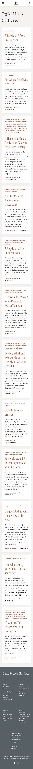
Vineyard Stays (6, 716)
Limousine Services (24, 714)
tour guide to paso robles (18, 618)
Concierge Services (24, 716)
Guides (21, 686)
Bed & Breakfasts (7, 714)
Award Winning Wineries (12, 119)
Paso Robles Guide (16, 735)
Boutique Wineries (20, 121)
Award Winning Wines (11, 404)
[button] (29, 2)
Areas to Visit (14, 737)
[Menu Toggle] (3, 3)
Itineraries (5, 697)
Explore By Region (7, 692)
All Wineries (5, 690)
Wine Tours (22, 712)
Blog (20, 690)
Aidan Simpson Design (23, 758)
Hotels (4, 712)
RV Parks (5, 720)
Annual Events (15, 743)
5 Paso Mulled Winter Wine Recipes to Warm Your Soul (16, 301)
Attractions (22, 718)
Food (10, 292)
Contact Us (14, 746)
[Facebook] (14, 763)
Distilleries (22, 722)
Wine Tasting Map (7, 699)
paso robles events (11, 347)
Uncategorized (9, 31)
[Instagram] (18, 763)
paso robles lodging (11, 614)
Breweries (21, 720)
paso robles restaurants (19, 128)
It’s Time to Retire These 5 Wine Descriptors (14, 200)
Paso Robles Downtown (18, 125)
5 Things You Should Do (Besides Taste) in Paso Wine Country (16, 142)
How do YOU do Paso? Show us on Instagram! (14, 627)
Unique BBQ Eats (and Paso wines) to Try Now (16, 515)
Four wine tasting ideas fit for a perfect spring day (15, 569)
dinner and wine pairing (12, 123)
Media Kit (13, 748)
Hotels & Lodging (24, 688)
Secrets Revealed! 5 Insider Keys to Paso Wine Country (15, 463)
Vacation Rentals (7, 718)
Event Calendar (23, 692)
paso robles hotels (11, 126)
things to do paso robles (13, 130)
